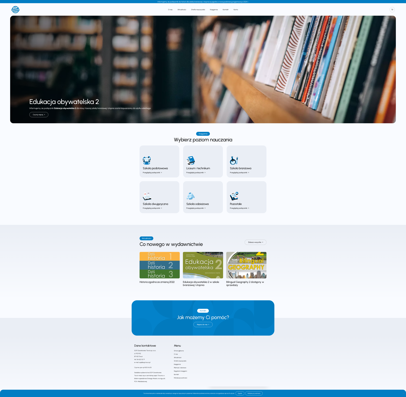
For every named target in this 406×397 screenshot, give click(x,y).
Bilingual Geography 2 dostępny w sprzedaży (245, 283)
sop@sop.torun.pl (144, 362)
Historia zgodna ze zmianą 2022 (157, 281)
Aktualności (182, 10)
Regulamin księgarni (180, 371)
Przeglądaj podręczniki (151, 173)
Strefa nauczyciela (198, 10)
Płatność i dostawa (180, 368)
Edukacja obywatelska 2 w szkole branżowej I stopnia (201, 283)
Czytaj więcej (38, 115)
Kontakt (226, 10)
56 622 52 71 (141, 359)
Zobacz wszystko (254, 242)
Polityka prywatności (180, 378)
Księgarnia (214, 10)
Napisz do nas (202, 325)
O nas (170, 10)
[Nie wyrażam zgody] (403, 393)
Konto (236, 10)
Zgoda (240, 393)
